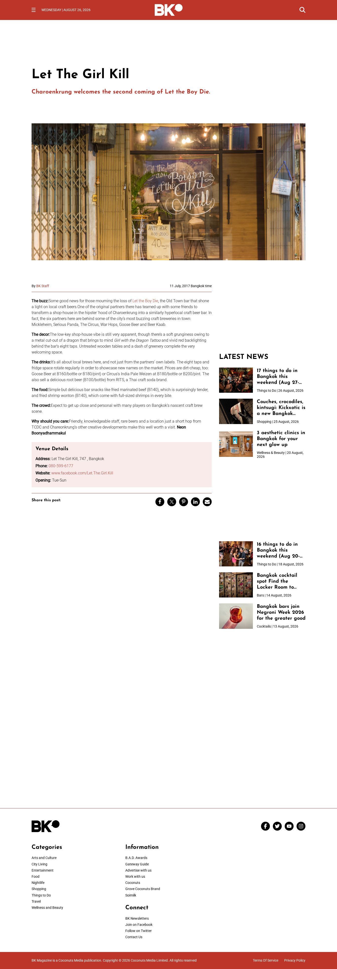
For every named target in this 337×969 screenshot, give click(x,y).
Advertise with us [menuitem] (138, 870)
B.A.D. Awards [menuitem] (136, 858)
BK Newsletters (137, 918)
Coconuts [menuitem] (132, 883)
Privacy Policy (294, 960)
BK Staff (42, 286)
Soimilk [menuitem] (130, 895)
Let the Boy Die (145, 300)
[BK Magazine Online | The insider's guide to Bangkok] (169, 9)
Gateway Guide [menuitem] (137, 864)
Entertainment (43, 870)
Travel (36, 901)
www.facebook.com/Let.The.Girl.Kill (82, 473)
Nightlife (38, 883)
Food (35, 876)
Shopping (39, 889)
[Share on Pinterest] (183, 501)
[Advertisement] (262, 315)
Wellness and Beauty (47, 908)
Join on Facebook (138, 925)
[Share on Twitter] (171, 501)
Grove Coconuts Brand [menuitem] (142, 889)
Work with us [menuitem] (135, 876)
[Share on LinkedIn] (195, 501)
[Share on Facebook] (159, 501)
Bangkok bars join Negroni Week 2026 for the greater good (281, 612)
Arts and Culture (44, 858)
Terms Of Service (265, 960)
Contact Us (133, 937)
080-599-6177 (61, 466)
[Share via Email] (207, 501)
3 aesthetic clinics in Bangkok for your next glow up (281, 438)
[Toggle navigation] (34, 10)
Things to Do (41, 895)
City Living (39, 864)
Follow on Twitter (138, 931)
